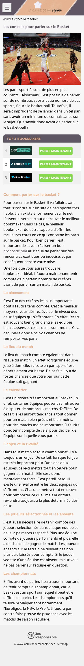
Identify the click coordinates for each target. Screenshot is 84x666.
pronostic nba (15, 251)
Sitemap (62, 644)
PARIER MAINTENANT (55, 151)
